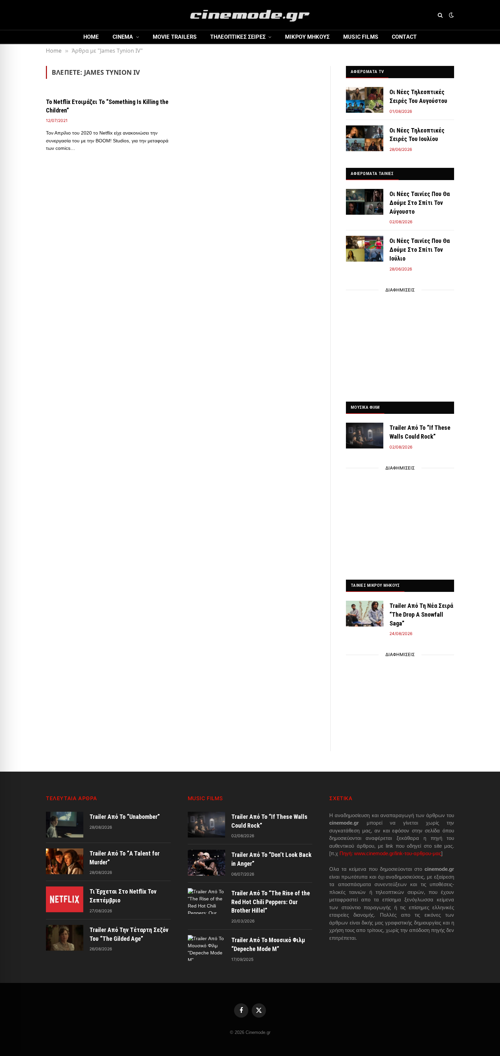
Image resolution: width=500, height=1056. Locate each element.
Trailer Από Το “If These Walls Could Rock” (419, 432)
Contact (404, 37)
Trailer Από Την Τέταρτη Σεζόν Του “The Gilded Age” (128, 934)
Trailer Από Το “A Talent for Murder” (124, 858)
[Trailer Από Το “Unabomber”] (64, 825)
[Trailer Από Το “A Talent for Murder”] (64, 861)
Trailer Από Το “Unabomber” (124, 816)
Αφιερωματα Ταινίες (372, 173)
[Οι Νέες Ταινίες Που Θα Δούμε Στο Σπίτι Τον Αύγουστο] (364, 202)
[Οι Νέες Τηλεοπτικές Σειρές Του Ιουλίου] (364, 138)
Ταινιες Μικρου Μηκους (375, 585)
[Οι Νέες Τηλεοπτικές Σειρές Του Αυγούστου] (364, 100)
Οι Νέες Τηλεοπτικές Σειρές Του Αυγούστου (418, 96)
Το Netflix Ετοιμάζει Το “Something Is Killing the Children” (107, 105)
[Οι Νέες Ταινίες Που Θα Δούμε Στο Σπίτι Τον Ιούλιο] (364, 249)
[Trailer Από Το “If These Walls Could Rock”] (364, 435)
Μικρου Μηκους (307, 37)
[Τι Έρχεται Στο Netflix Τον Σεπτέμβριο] (64, 899)
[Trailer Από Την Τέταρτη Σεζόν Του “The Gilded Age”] (64, 938)
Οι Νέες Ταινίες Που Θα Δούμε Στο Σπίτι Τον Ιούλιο (419, 249)
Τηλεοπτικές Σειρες (238, 37)
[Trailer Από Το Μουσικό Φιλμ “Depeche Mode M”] (206, 948)
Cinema (123, 37)
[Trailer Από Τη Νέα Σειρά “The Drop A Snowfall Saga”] (364, 614)
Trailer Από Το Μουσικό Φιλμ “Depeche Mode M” (268, 944)
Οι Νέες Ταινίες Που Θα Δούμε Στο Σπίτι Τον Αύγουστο (419, 202)
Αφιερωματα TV (367, 71)
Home (91, 37)
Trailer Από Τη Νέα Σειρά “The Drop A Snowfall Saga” (421, 614)
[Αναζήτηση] (440, 15)
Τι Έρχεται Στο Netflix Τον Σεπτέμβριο (122, 896)
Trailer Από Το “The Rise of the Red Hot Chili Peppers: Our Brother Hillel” (270, 902)
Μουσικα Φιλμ (365, 407)
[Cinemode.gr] (250, 15)
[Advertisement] (400, 343)
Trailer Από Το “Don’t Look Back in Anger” (271, 859)
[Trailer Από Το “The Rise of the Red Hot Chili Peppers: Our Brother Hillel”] (206, 901)
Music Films (360, 37)
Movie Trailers (175, 37)
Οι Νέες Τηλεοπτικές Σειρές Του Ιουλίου (417, 135)
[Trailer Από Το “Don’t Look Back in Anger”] (206, 863)
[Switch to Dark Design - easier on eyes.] (450, 15)
